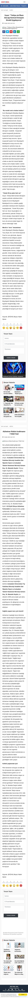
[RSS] (18, 989)
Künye (4, 990)
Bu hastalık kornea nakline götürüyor (8, 393)
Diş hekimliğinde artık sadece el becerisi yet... (19, 962)
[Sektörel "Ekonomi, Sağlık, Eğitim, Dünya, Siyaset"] (5, 2)
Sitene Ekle (18, 990)
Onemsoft (16, 988)
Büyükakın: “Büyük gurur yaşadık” (18, 393)
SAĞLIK (11, 426)
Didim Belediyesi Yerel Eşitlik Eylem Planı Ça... (19, 416)
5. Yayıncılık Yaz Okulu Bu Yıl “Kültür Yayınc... (8, 405)
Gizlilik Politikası (10, 990)
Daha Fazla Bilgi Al (23, 996)
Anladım (22, 994)
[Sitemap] (22, 989)
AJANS (11, 10)
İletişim (23, 990)
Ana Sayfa (5, 10)
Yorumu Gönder (11, 357)
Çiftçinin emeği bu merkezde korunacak (19, 405)
